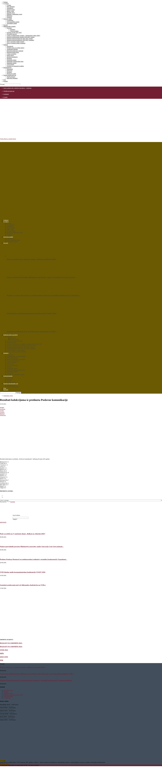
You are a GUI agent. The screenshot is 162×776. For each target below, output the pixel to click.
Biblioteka (9, 16)
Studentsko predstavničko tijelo (15, 61)
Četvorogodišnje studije (13, 22)
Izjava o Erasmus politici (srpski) (15, 41)
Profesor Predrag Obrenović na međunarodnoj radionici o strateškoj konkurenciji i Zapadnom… (43, 295)
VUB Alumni (10, 64)
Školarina (9, 58)
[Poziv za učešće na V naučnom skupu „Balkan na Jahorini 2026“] (16, 256)
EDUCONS (4, 657)
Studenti (5, 44)
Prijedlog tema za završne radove (15, 47)
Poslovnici (9, 70)
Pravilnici (9, 72)
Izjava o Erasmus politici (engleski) (16, 43)
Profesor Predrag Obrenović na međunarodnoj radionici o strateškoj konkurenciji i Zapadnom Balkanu (36, 680)
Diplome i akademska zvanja (14, 14)
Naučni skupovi (11, 76)
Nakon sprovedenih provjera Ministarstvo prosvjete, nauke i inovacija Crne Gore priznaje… (41, 277)
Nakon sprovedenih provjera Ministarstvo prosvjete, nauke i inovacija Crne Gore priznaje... (32, 546)
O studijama (10, 20)
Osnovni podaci (14, 31)
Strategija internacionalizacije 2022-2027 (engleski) (20, 40)
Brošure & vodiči (11, 73)
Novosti (5, 25)
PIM (1, 660)
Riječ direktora (11, 6)
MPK (2, 653)
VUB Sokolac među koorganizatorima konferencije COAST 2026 (31, 313)
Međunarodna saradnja (9, 26)
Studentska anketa (11, 63)
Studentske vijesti (8, 395)
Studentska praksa (11, 60)
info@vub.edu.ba (8, 91)
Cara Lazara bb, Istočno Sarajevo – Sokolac (17, 88)
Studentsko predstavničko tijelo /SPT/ (13, 695)
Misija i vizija (10, 11)
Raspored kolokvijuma (13, 52)
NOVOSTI (3, 522)
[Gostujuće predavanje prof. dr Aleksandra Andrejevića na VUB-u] (16, 328)
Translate (12, 502)
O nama (9, 5)
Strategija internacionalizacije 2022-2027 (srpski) (20, 38)
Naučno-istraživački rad (9, 75)
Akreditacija (10, 8)
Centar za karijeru (11, 54)
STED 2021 (4, 650)
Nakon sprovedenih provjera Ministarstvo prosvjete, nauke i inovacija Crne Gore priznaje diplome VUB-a (37, 674)
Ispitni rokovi (10, 55)
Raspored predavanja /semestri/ (15, 51)
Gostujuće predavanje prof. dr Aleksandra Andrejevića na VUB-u (31, 332)
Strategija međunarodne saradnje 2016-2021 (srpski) (21, 37)
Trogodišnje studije (12, 23)
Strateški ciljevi (11, 12)
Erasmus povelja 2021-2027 (14, 32)
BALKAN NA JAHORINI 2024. (11, 646)
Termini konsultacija (12, 57)
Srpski (5, 97)
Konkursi (9, 17)
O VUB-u (6, 3)
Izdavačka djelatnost (12, 78)
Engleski (6, 94)
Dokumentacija (7, 67)
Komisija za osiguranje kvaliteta (15, 66)
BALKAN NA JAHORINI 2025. (11, 643)
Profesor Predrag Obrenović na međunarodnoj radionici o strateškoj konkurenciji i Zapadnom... (33, 559)
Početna (5, 2)
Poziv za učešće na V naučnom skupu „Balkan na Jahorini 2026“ (31, 259)
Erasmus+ (9, 28)
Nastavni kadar (11, 9)
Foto (4, 79)
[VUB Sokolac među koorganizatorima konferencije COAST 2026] (16, 310)
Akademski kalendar (12, 49)
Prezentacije (10, 46)
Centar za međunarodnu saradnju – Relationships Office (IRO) (23, 35)
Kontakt (5, 81)
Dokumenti (10, 69)
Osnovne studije (7, 19)
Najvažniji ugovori (12, 34)
